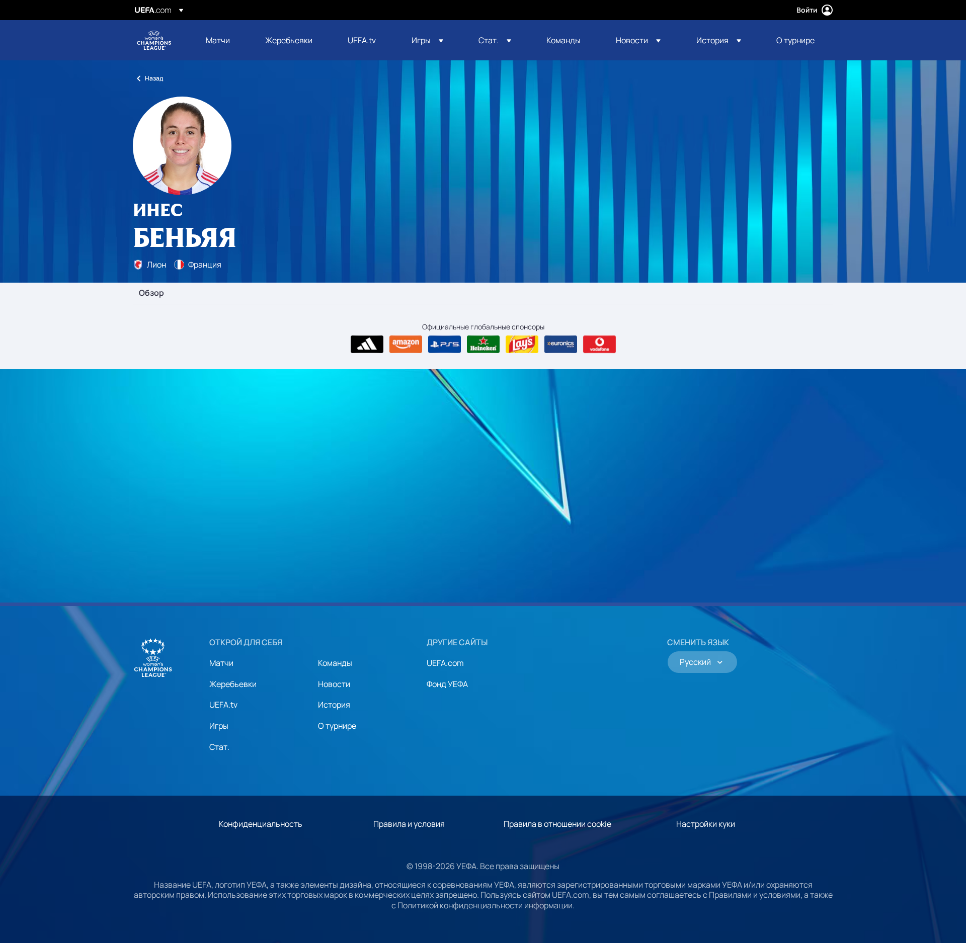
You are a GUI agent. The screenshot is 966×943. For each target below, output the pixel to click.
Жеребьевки (233, 684)
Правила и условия (409, 823)
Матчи (221, 662)
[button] (427, 40)
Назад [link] (154, 78)
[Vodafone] (599, 344)
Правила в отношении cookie (557, 823)
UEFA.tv (223, 704)
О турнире (337, 725)
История (334, 704)
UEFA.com (445, 662)
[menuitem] (223, 40)
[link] (217, 40)
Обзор (151, 293)
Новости (334, 684)
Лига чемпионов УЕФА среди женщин (154, 40)
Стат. (219, 746)
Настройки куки (705, 823)
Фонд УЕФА (447, 684)
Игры (218, 725)
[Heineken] (483, 344)
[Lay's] (522, 344)
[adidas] (367, 344)
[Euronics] (560, 344)
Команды (335, 662)
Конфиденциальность (260, 823)
